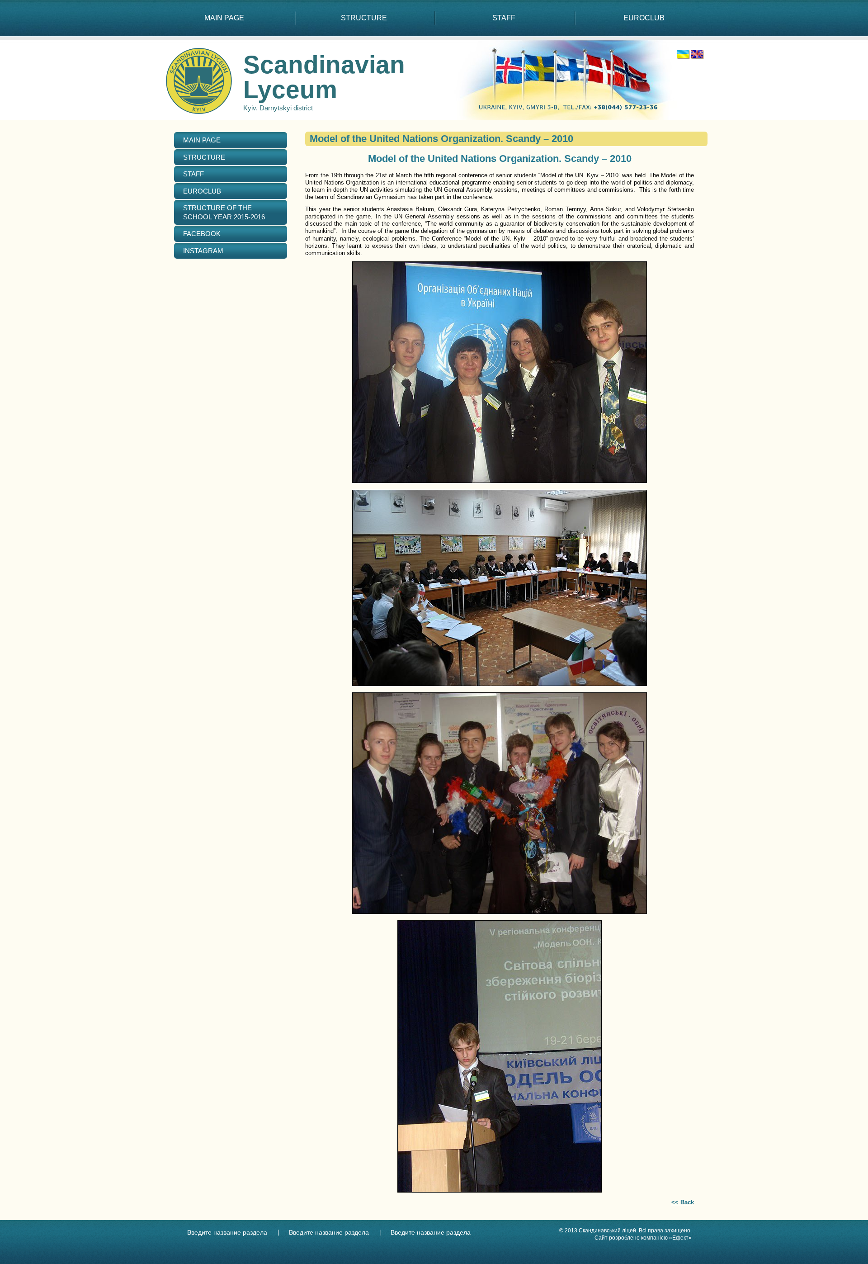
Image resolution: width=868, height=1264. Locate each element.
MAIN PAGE (224, 18)
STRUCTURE (364, 18)
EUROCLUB (644, 18)
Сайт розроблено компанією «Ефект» (643, 1238)
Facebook (202, 233)
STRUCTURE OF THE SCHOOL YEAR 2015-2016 (224, 212)
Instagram (203, 251)
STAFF (503, 18)
